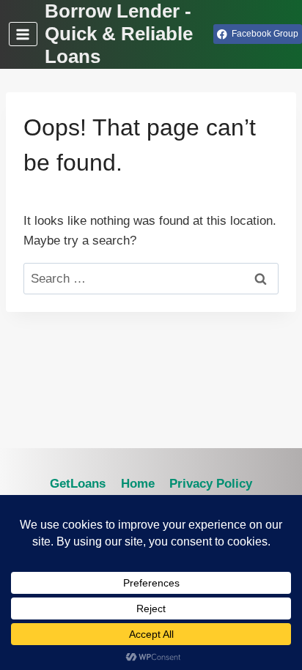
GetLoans (78, 484)
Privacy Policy (210, 484)
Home (138, 484)
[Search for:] (151, 279)
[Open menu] (23, 34)
